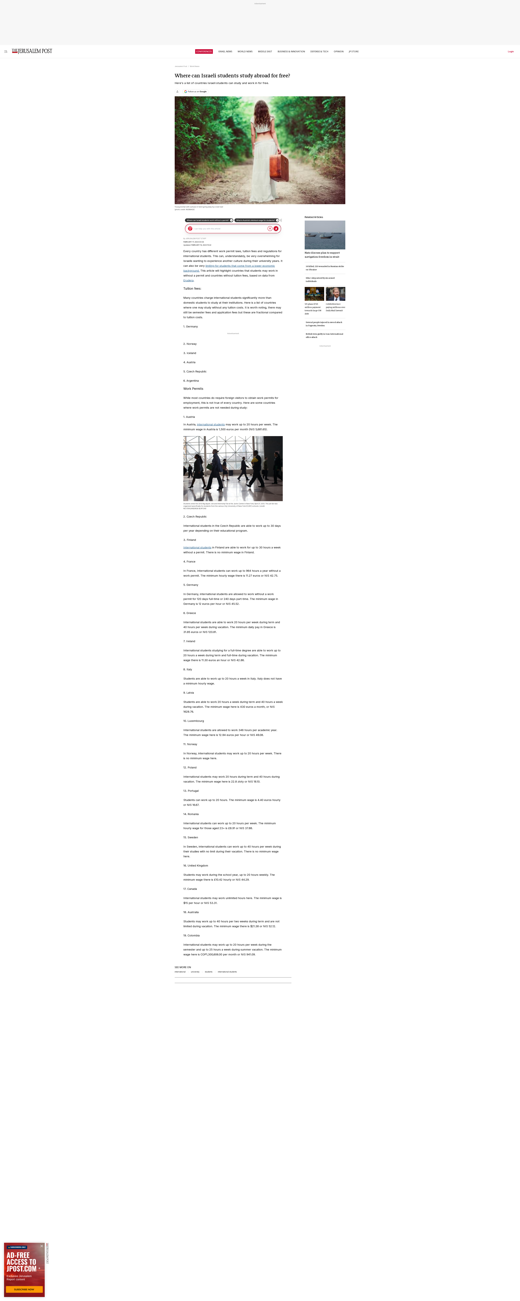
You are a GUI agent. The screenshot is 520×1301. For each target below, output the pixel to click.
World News (194, 66)
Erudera (188, 280)
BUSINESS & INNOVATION (291, 51)
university (195, 972)
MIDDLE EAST (265, 51)
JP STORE (354, 51)
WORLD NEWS (245, 51)
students (208, 972)
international (180, 972)
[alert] (24, 1270)
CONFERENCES (204, 51)
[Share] (177, 91)
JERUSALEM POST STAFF (196, 238)
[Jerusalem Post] (30, 51)
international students (211, 424)
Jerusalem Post (181, 66)
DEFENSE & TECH (319, 51)
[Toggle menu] (5, 51)
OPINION (339, 51)
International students (197, 547)
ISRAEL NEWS (225, 51)
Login (511, 51)
